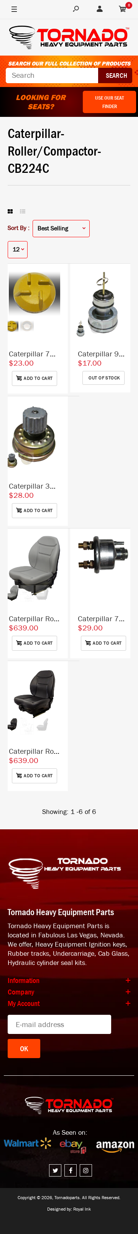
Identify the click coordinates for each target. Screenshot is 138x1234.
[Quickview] (58, 307)
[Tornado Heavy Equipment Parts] (69, 38)
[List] (22, 212)
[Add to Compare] (58, 277)
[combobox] (52, 75)
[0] (123, 9)
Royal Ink (82, 1209)
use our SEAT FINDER (109, 102)
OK (24, 1048)
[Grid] (10, 212)
